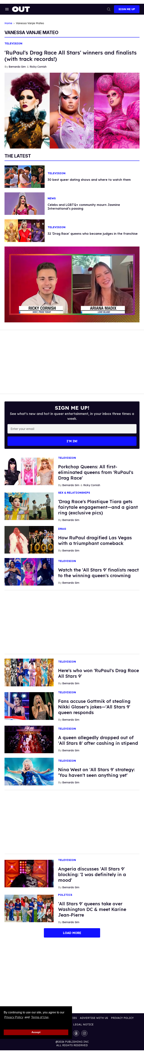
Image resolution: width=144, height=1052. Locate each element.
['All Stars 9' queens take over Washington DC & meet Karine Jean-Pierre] (29, 908)
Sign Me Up (126, 9)
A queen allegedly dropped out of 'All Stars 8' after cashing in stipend (98, 740)
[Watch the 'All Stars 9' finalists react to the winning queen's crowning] (29, 571)
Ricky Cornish (38, 66)
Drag (62, 528)
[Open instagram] (84, 1033)
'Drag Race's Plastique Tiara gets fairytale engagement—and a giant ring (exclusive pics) (98, 507)
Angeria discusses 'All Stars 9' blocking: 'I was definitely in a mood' (92, 874)
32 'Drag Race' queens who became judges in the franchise (93, 233)
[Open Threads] (76, 1033)
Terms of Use (39, 1017)
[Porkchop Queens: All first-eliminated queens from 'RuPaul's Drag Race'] (29, 471)
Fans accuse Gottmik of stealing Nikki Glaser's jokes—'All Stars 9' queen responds (94, 706)
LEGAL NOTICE (83, 1024)
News (52, 198)
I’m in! (72, 441)
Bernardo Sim (17, 66)
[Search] (108, 9)
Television (13, 43)
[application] (72, 284)
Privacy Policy (13, 1017)
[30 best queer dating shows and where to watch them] (24, 176)
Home (8, 23)
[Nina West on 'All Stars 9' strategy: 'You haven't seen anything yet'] (29, 771)
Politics (65, 895)
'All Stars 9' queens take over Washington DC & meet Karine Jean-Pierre (92, 909)
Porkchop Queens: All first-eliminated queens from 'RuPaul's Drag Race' (95, 472)
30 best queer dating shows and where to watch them (89, 180)
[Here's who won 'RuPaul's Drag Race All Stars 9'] (29, 672)
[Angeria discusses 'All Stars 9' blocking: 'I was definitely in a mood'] (29, 873)
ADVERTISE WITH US (94, 1018)
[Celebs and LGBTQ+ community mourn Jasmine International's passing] (24, 203)
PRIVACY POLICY (122, 1018)
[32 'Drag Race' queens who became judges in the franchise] (24, 230)
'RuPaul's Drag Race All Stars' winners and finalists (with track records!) (70, 55)
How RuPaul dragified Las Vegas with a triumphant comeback (95, 540)
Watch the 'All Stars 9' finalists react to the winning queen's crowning (98, 572)
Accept (36, 1032)
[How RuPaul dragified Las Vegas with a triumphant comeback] (29, 539)
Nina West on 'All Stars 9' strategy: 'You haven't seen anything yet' (96, 772)
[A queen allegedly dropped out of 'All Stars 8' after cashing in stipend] (29, 739)
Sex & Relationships (74, 492)
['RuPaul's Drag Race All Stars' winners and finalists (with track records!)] (72, 110)
